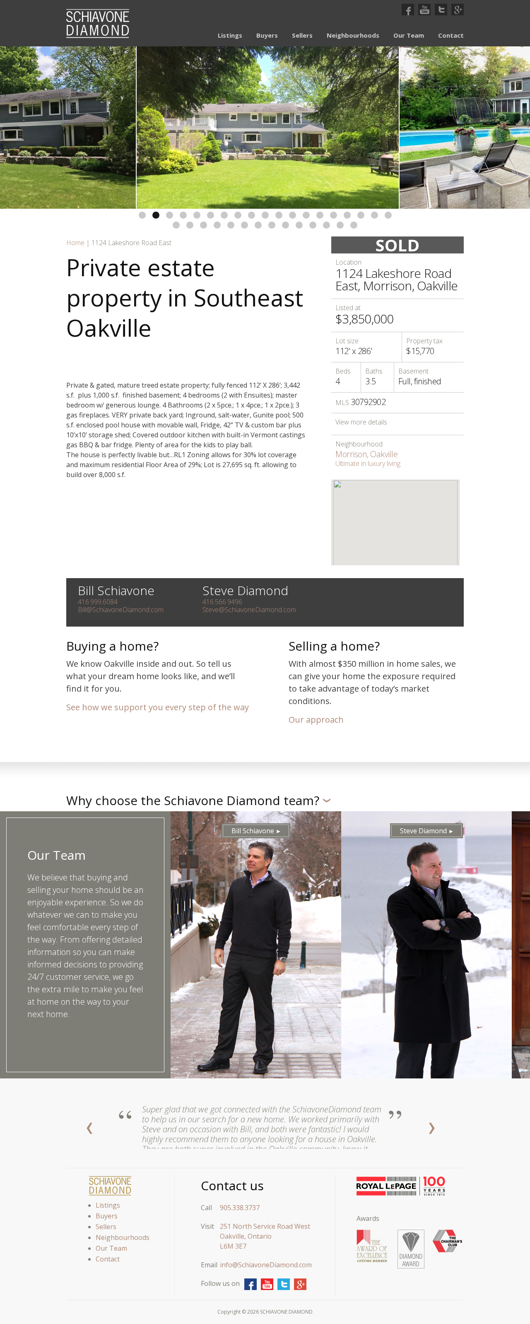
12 (292, 215)
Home (75, 242)
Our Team (408, 35)
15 (333, 215)
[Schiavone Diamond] (97, 23)
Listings (230, 35)
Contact (451, 35)
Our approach (316, 719)
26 (258, 225)
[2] (268, 127)
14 (319, 215)
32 (340, 225)
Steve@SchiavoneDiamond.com (249, 610)
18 (374, 215)
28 (285, 225)
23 (217, 225)
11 (278, 215)
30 (312, 225)
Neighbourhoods (353, 35)
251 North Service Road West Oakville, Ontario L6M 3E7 (265, 1236)
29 (299, 225)
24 (230, 225)
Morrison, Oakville (366, 454)
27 (271, 225)
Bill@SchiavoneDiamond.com (121, 610)
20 (176, 225)
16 (347, 215)
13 (306, 215)
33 (353, 225)
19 (388, 215)
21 (189, 225)
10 (265, 215)
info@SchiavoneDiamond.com (266, 1264)
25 (244, 225)
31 (326, 225)
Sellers (302, 35)
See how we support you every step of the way (157, 707)
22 (203, 225)
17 (360, 215)
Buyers (267, 35)
